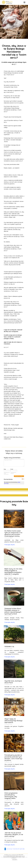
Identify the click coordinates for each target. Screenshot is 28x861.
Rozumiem (15, 859)
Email (12, 469)
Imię (5, 469)
